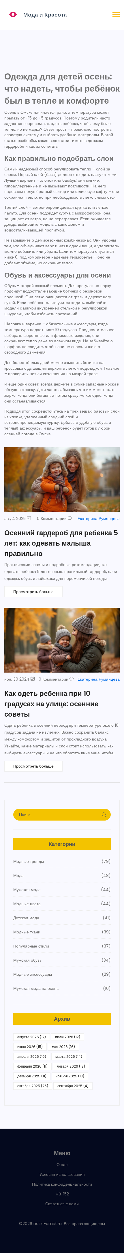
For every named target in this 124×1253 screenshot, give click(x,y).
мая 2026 (63, 1046)
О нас (62, 1164)
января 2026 (71, 1066)
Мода (62, 875)
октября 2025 (32, 1085)
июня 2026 (30, 1046)
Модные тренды (62, 861)
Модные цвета (62, 904)
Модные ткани (62, 932)
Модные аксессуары (62, 974)
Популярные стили (62, 946)
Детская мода (62, 918)
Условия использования (62, 1174)
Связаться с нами (62, 1204)
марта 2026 (68, 1056)
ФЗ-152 (62, 1194)
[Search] (104, 815)
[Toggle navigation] (116, 15)
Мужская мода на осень (62, 988)
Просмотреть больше (33, 592)
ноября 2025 (70, 1076)
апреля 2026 (31, 1056)
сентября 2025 (73, 1085)
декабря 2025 (31, 1076)
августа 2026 (31, 1036)
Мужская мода (62, 890)
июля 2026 (67, 1036)
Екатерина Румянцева (99, 518)
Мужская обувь (62, 960)
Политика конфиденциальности (62, 1184)
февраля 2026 (32, 1066)
